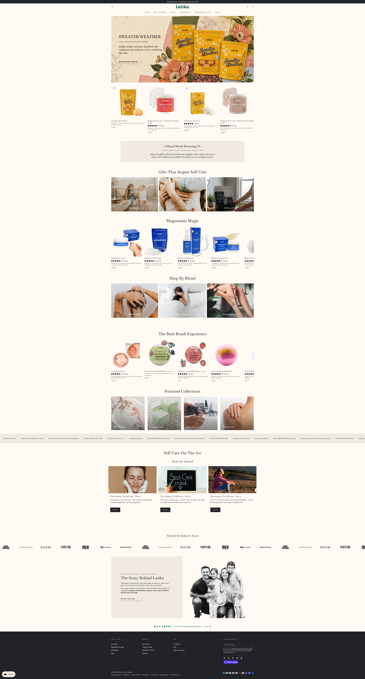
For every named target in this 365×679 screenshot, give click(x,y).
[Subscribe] (253, 645)
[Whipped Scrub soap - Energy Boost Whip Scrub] (164, 102)
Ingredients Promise (117, 647)
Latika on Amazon (179, 650)
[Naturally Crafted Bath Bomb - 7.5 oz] (160, 354)
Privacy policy (126, 675)
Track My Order (147, 647)
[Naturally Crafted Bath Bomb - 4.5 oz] (193, 354)
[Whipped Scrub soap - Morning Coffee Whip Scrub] (237, 102)
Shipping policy (164, 675)
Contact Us (176, 644)
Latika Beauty (119, 672)
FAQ (174, 647)
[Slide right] (252, 221)
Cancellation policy (174, 675)
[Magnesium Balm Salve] (226, 241)
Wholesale (114, 650)
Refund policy (145, 675)
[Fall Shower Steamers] (200, 102)
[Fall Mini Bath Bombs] (128, 102)
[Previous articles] (108, 490)
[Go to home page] (182, 7)
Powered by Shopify (116, 675)
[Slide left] (247, 221)
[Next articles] (257, 490)
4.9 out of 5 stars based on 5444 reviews (187, 626)
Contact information (135, 675)
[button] (112, 7)
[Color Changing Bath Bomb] (226, 354)
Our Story (114, 644)
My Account (146, 644)
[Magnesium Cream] (126, 241)
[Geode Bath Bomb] (126, 354)
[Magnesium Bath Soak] (160, 241)
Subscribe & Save (148, 650)
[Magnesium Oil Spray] (193, 241)
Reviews (145, 653)
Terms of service (155, 675)
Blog (112, 653)
